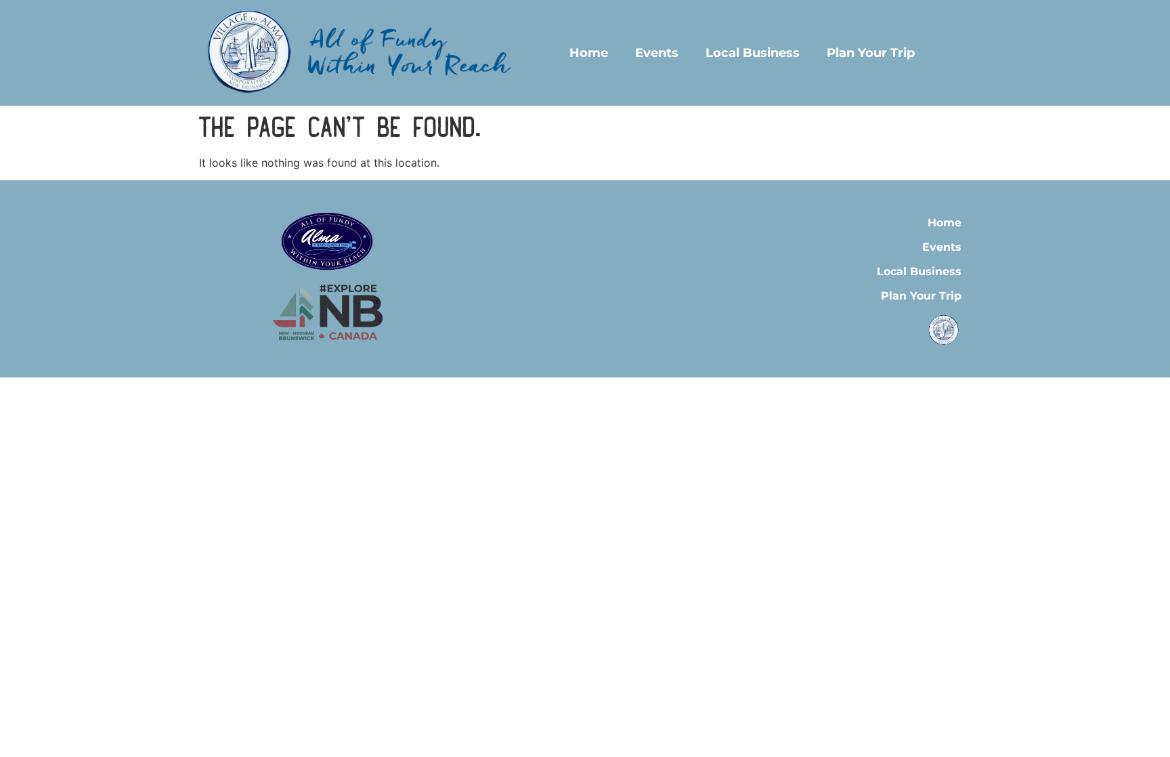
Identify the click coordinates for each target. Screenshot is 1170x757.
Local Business (753, 52)
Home (588, 52)
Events (656, 52)
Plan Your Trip (871, 52)
